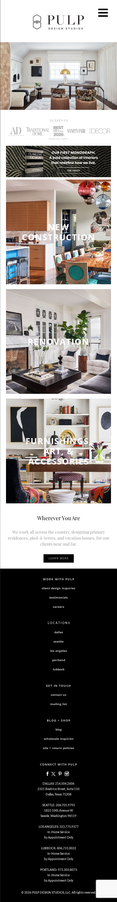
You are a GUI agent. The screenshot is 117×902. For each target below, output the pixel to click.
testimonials (58, 597)
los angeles (58, 651)
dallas (58, 632)
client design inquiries (58, 588)
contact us (58, 695)
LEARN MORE (59, 558)
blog (59, 729)
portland (58, 660)
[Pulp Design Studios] (58, 22)
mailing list (58, 704)
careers (58, 607)
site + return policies (58, 748)
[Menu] (103, 12)
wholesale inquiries (59, 739)
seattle (58, 641)
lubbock (58, 669)
